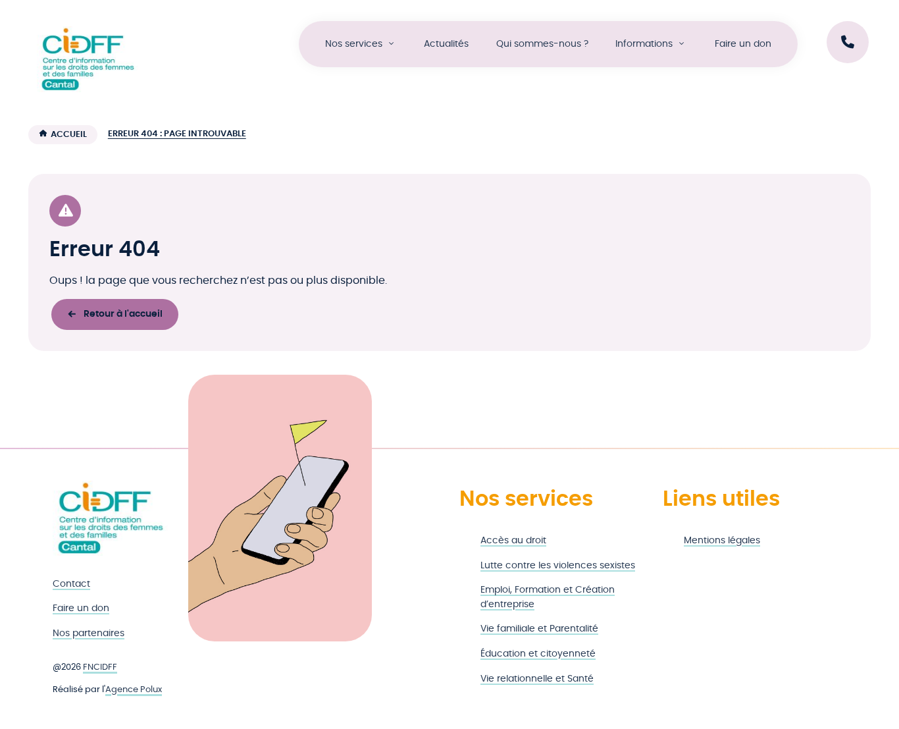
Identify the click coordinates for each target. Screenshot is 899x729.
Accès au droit (513, 540)
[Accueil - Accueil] (87, 59)
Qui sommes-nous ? (542, 44)
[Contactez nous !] (848, 42)
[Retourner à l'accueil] (110, 518)
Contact (71, 584)
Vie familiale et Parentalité (539, 629)
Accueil (69, 134)
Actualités (446, 44)
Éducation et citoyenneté (538, 654)
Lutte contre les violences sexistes (557, 565)
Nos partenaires (88, 633)
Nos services (353, 44)
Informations (644, 44)
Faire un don (743, 44)
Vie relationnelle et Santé (537, 679)
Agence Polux (133, 690)
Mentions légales (722, 540)
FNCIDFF (100, 667)
